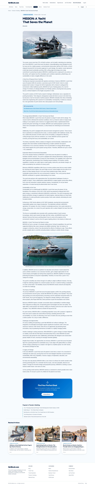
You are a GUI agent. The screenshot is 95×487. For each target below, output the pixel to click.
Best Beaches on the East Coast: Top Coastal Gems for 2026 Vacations (39, 412)
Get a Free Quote (77, 2)
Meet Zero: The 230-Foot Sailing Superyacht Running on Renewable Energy (41, 111)
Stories (40, 6)
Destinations (53, 2)
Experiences (60, 2)
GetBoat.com (13, 3)
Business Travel (47, 6)
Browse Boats (46, 394)
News (16, 6)
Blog (29, 468)
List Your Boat (68, 2)
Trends (35, 6)
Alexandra (25, 26)
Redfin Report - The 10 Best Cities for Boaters (33, 410)
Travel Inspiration (29, 6)
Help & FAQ (71, 475)
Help (86, 483)
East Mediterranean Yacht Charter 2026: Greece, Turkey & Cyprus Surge (40, 108)
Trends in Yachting (16, 10)
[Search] (78, 7)
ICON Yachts (51, 477)
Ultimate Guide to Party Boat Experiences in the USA (35, 416)
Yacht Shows (51, 475)
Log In (84, 2)
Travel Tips (21, 6)
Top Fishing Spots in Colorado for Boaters (33, 414)
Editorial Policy (31, 477)
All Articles (11, 6)
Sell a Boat (71, 470)
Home (9, 10)
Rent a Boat (45, 2)
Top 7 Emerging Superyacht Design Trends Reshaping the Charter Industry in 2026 (41, 407)
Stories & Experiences (53, 470)
